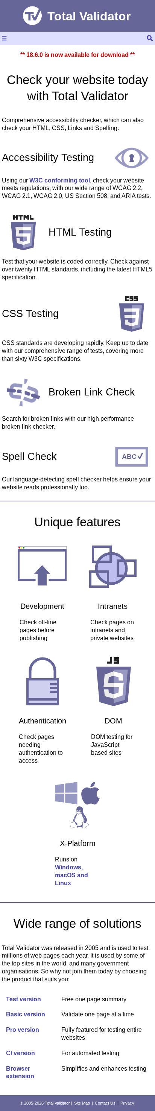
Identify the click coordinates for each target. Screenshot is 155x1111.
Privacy (127, 1103)
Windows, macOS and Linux (71, 875)
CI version (20, 1053)
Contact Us (105, 1103)
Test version (23, 999)
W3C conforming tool (59, 180)
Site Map (82, 1103)
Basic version (25, 1014)
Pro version (22, 1030)
